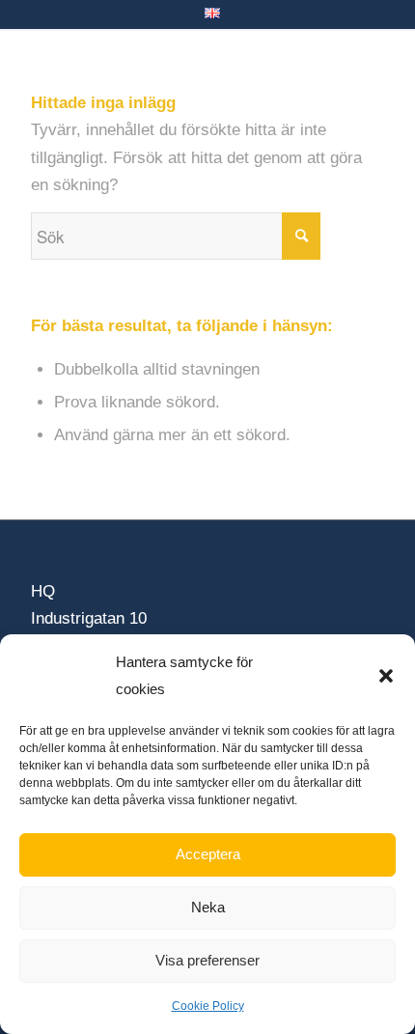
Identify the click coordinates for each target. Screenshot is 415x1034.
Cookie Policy (208, 1006)
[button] (386, 675)
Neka (208, 907)
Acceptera (208, 854)
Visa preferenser (207, 960)
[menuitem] (212, 13)
